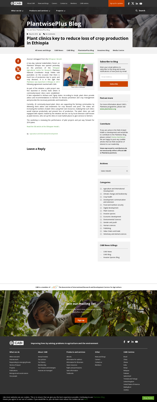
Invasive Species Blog (111, 257)
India (125, 365)
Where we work (15, 357)
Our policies (42, 359)
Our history (41, 362)
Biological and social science (19, 373)
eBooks (69, 357)
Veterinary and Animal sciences (114, 234)
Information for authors (74, 359)
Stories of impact (15, 365)
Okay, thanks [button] (148, 398)
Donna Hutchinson (118, 137)
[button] (129, 3)
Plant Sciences (108, 211)
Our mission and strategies (47, 368)
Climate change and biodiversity (115, 194)
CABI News (107, 251)
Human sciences (109, 225)
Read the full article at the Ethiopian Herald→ (43, 126)
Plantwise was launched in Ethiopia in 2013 (43, 82)
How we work (14, 359)
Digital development (110, 208)
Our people (13, 376)
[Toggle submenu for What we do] (22, 11)
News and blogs (43, 3)
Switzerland (127, 376)
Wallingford (127, 387)
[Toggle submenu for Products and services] (49, 11)
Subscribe (114, 84)
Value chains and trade (111, 231)
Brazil (125, 357)
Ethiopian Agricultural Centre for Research (43, 69)
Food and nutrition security (113, 205)
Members (74, 3)
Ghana (126, 362)
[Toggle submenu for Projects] (64, 11)
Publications (13, 371)
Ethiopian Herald (54, 59)
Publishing (107, 228)
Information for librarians (75, 362)
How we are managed (45, 371)
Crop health (107, 197)
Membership (42, 365)
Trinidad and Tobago (130, 379)
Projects (12, 368)
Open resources (72, 365)
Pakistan (126, 373)
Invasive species (109, 214)
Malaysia (126, 371)
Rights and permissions (74, 368)
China (125, 359)
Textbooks (70, 373)
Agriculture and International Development (44, 134)
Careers (54, 3)
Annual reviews (43, 357)
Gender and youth (110, 222)
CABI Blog (107, 254)
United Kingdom (129, 382)
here (85, 399)
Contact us (63, 3)
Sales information (72, 371)
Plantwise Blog (99, 397)
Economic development (112, 216)
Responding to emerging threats (20, 362)
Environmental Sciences (112, 219)
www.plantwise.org (108, 109)
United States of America (132, 384)
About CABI (31, 3)
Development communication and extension (114, 201)
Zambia (126, 390)
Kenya (125, 368)
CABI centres (84, 3)
